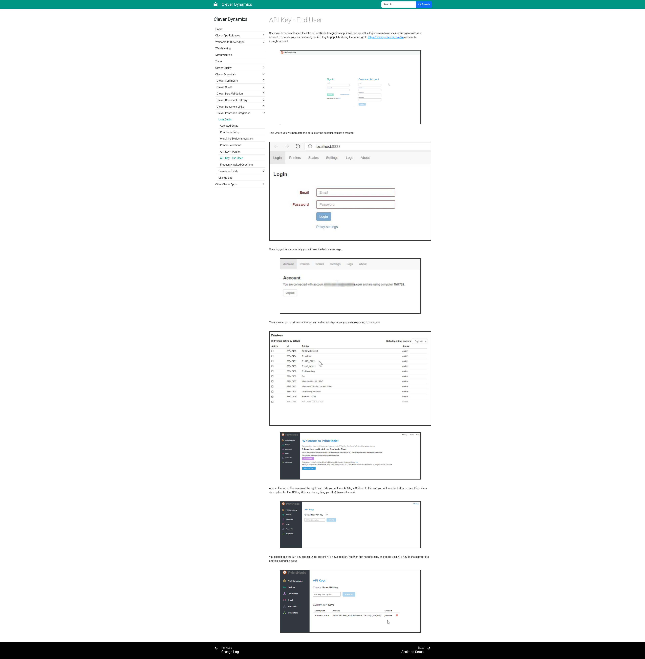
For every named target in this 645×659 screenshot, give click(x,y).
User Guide (225, 119)
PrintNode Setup (230, 132)
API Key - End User (231, 158)
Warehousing (223, 48)
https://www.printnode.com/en (386, 37)
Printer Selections (230, 145)
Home (218, 29)
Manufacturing (223, 55)
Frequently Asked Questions (236, 164)
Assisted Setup (229, 125)
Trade (218, 61)
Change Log (225, 177)
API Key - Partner (230, 151)
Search (425, 4)
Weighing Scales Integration (236, 138)
